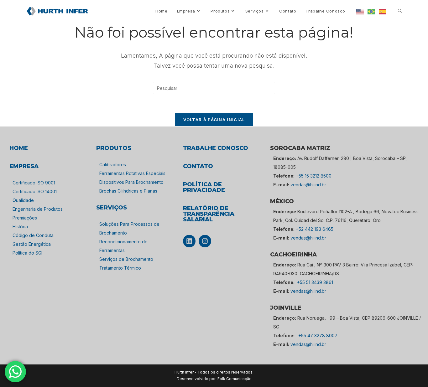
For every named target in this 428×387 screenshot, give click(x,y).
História (20, 226)
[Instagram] (205, 241)
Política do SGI (27, 252)
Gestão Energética (32, 244)
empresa (24, 166)
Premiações (25, 217)
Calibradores (112, 164)
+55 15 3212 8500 (313, 175)
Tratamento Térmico (120, 268)
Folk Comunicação (234, 378)
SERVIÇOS (111, 207)
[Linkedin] (189, 241)
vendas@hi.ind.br (308, 184)
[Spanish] (383, 11)
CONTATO (198, 166)
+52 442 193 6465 (314, 229)
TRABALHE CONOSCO (215, 148)
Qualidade (23, 200)
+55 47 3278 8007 (317, 335)
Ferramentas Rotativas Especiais (132, 173)
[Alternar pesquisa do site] (400, 11)
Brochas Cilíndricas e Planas (128, 191)
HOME (18, 148)
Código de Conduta (33, 235)
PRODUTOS (113, 148)
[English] (360, 11)
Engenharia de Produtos (38, 209)
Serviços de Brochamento (126, 259)
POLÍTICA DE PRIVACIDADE (204, 187)
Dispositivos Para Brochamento (131, 182)
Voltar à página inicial (214, 119)
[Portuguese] (371, 11)
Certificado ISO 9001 (34, 182)
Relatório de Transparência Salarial (208, 214)
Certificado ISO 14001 (35, 191)
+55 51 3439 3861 (315, 282)
